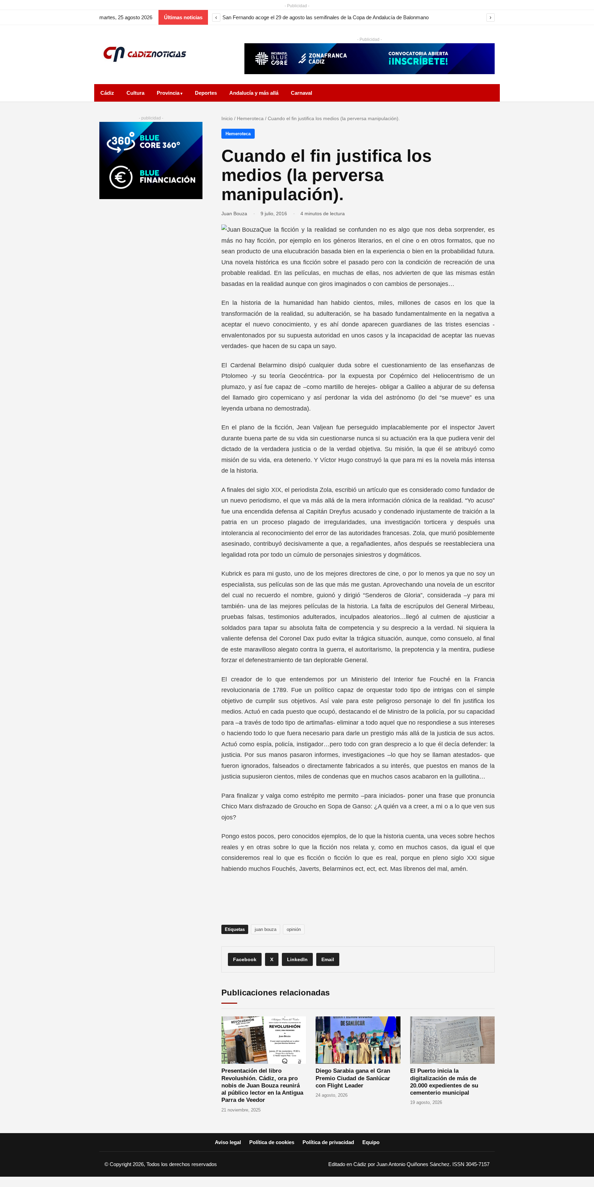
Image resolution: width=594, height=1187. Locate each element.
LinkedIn (297, 959)
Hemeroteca (250, 118)
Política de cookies (271, 1142)
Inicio (227, 118)
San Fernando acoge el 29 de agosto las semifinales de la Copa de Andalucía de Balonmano (325, 17)
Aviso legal (228, 1142)
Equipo (371, 1142)
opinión (294, 929)
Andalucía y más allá (253, 93)
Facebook (244, 959)
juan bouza (265, 929)
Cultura (135, 93)
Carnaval (301, 93)
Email (327, 959)
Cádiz (107, 93)
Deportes (206, 93)
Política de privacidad (328, 1142)
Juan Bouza (234, 213)
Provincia (168, 93)
